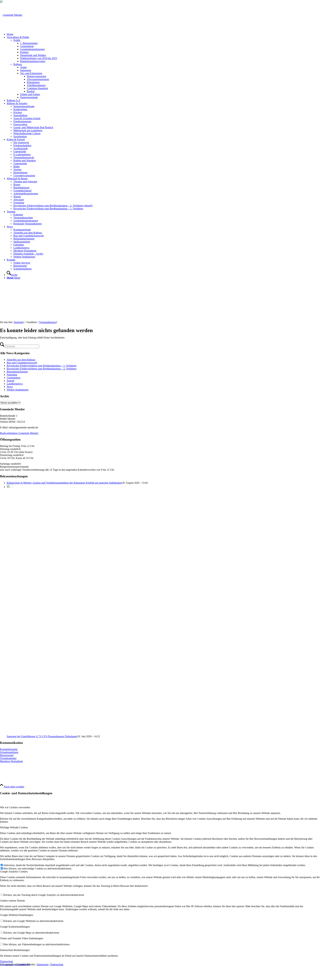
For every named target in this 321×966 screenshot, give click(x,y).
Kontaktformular (9, 749)
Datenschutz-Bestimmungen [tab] (15, 950)
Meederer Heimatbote (11, 761)
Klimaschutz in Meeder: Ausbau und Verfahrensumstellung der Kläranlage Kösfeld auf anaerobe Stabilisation (64, 482)
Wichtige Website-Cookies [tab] (14, 827)
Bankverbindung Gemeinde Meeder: (19, 433)
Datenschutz (56, 964)
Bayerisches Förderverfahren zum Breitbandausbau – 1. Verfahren (41, 365)
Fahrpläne (12, 374)
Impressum (42, 964)
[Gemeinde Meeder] (11, 15)
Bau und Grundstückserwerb (22, 362)
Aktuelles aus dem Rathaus (21, 359)
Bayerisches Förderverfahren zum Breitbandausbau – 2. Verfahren (41, 368)
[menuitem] (164, 34)
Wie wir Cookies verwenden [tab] (15, 807)
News (10, 386)
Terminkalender (8, 758)
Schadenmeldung (9, 752)
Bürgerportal (6, 755)
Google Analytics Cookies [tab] (14, 871)
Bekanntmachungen (17, 371)
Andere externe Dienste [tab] (12, 900)
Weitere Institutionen (17, 389)
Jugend (10, 380)
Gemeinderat (13, 377)
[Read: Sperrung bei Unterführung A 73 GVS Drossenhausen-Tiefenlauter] (10, 486)
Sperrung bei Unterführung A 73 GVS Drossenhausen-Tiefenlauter (42, 736)
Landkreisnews (15, 383)
